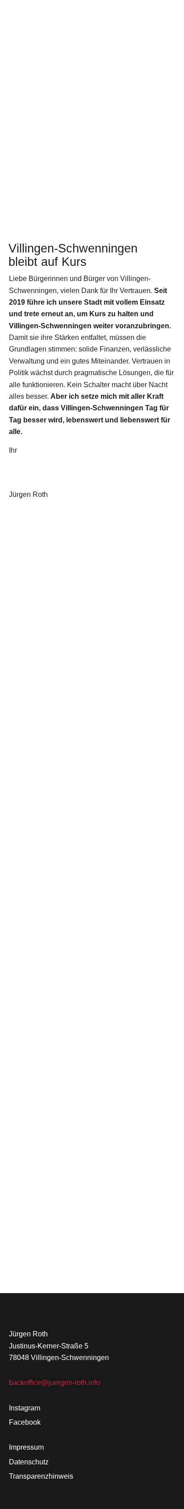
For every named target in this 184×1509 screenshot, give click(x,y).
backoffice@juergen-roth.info (54, 1382)
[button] (172, 16)
